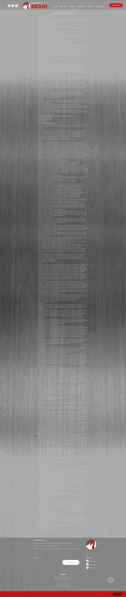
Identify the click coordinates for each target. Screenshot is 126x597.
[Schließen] (124, 594)
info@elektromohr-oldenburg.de (49, 123)
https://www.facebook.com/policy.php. (47, 399)
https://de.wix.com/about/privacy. (45, 76)
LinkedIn (92, 568)
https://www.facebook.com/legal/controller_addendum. (50, 385)
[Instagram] (12, 5)
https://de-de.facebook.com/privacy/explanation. (49, 366)
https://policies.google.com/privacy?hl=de (48, 527)
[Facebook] (9, 5)
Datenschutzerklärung (90, 594)
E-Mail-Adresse (38, 557)
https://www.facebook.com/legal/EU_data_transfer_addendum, (52, 396)
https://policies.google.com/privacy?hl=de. (48, 464)
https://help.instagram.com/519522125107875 (48, 448)
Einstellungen (106, 594)
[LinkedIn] (16, 5)
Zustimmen (117, 594)
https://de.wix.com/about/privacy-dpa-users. (48, 80)
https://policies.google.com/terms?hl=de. (47, 528)
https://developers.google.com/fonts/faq (47, 462)
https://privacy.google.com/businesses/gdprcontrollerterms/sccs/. (53, 493)
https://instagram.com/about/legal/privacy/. (48, 452)
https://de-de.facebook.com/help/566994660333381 (49, 398)
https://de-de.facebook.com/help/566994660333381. (50, 449)
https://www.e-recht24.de (43, 531)
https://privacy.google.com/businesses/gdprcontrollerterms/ (52, 491)
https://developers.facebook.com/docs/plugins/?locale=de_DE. (52, 353)
